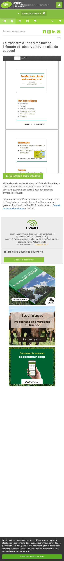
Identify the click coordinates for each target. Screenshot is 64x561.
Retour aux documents (15, 31)
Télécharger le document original (24, 176)
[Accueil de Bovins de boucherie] (4, 21)
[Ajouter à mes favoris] (59, 39)
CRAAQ (18, 546)
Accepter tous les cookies (32, 556)
